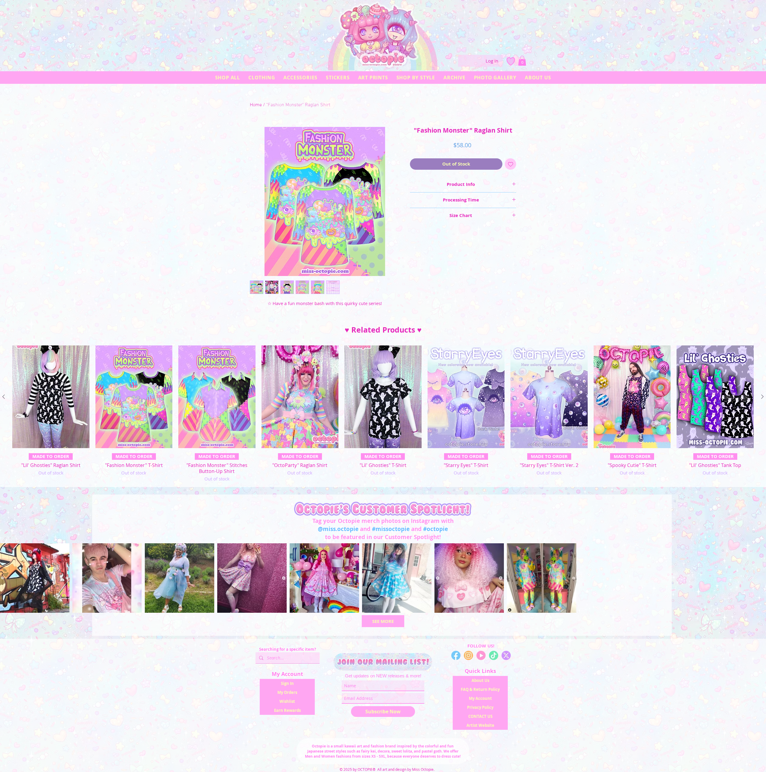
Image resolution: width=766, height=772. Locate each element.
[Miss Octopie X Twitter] (506, 655)
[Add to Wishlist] (510, 164)
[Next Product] (762, 396)
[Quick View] (50, 396)
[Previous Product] (3, 396)
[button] (522, 61)
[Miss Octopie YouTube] (481, 655)
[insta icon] (468, 655)
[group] (383, 413)
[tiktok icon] (493, 655)
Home (256, 105)
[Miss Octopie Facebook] (456, 655)
